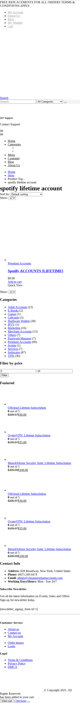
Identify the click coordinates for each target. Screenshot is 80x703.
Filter (4, 375)
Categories (14, 144)
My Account (15, 12)
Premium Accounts (19, 263)
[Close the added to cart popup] (28, 701)
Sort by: (5, 194)
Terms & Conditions (20, 660)
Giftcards (13, 317)
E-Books (13, 310)
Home (11, 141)
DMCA (12, 667)
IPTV (11, 324)
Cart (10, 26)
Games (12, 314)
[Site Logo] (22, 690)
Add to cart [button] (15, 281)
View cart (7, 701)
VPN (11, 355)
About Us (14, 15)
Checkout (20, 700)
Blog (11, 19)
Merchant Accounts (20, 331)
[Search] (65, 102)
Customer (14, 158)
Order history (16, 642)
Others (12, 335)
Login (11, 646)
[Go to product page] (44, 232)
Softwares (14, 352)
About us (13, 629)
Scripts (12, 345)
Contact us (14, 632)
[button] (4, 97)
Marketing (14, 328)
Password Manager (19, 338)
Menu (11, 155)
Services (13, 349)
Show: (4, 197)
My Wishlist (15, 22)
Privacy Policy (17, 663)
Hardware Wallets (19, 321)
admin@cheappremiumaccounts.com (40, 578)
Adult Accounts (17, 307)
